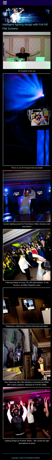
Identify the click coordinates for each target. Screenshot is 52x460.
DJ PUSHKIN (28, 458)
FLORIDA (36, 458)
